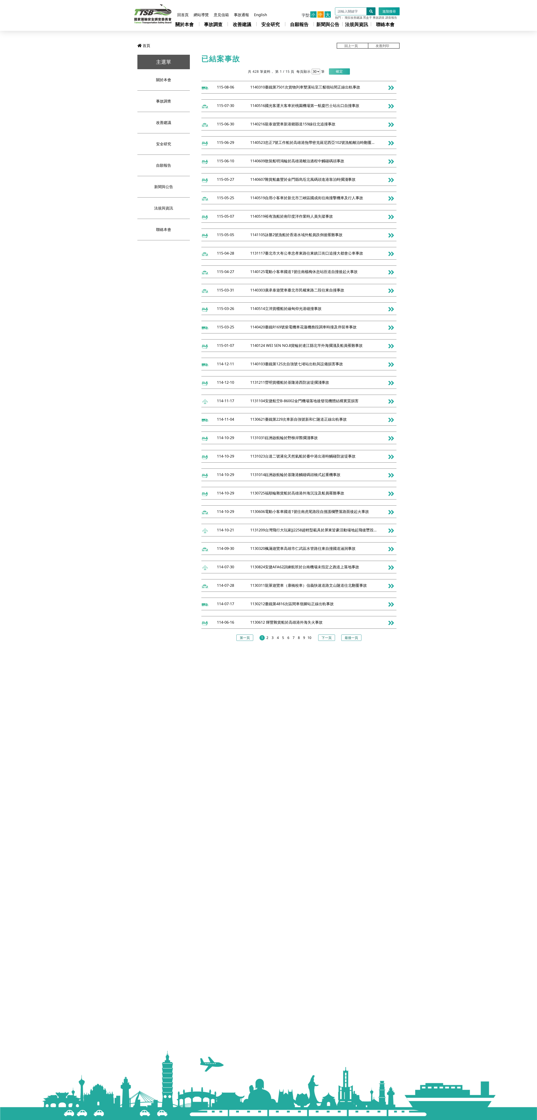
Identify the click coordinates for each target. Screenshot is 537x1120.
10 (309, 637)
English (260, 14)
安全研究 (270, 24)
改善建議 (242, 24)
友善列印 (382, 45)
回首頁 (183, 14)
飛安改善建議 (353, 18)
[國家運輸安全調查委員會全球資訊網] (153, 13)
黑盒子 (367, 18)
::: (179, 6)
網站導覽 (201, 14)
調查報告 (391, 18)
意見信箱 (221, 14)
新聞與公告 (327, 24)
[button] (339, 71)
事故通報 (241, 14)
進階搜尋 (389, 11)
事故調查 (379, 18)
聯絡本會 (385, 24)
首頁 (146, 45)
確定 (339, 71)
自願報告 (299, 24)
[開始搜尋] (371, 11)
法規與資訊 (356, 24)
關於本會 (184, 24)
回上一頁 (351, 45)
